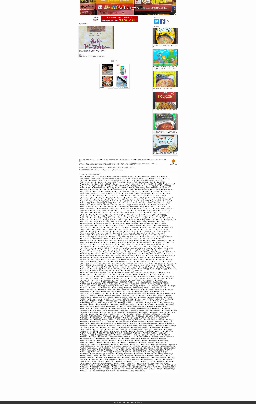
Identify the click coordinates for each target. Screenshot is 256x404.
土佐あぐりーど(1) (126, 306)
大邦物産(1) (85, 312)
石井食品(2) (105, 344)
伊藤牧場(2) (102, 289)
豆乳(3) (84, 357)
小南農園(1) (85, 318)
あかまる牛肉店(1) (144, 176)
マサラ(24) (107, 263)
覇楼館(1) (151, 355)
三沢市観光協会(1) (135, 280)
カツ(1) (117, 212)
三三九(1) (116, 280)
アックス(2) (167, 193)
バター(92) (97, 250)
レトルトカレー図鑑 (120, 402)
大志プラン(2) (103, 310)
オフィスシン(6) (96, 210)
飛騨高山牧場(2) (171, 365)
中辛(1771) (166, 284)
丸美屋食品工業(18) (122, 286)
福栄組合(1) (127, 346)
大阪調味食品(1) (132, 312)
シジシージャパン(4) (132, 227)
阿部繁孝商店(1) (107, 363)
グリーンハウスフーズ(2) (137, 220)
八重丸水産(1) (171, 293)
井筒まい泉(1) (106, 287)
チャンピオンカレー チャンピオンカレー (165, 109)
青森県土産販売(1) (143, 363)
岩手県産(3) (85, 321)
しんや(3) (84, 186)
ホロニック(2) (157, 261)
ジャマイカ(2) (118, 231)
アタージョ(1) (157, 193)
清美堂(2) (155, 338)
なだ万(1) (155, 186)
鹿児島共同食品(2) (99, 370)
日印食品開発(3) (171, 325)
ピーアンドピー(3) (157, 253)
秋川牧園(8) (137, 346)
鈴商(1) (95, 361)
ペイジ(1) (170, 259)
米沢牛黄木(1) (126, 348)
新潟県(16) (144, 325)
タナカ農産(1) (98, 238)
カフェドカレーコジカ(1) (162, 212)
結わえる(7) (92, 350)
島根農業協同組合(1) (140, 321)
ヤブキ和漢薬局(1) (106, 271)
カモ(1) (92, 214)
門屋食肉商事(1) (86, 363)
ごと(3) (153, 182)
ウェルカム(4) (168, 201)
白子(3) (152, 342)
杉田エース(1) (115, 331)
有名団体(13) (158, 329)
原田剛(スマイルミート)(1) (143, 301)
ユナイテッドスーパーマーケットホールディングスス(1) (132, 272)
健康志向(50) (100, 293)
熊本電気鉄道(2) (164, 340)
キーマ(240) (103, 218)
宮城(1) (139, 314)
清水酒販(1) (136, 338)
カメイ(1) (84, 214)
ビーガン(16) (96, 253)
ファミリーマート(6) (88, 255)
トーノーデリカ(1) (159, 242)
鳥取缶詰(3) (139, 369)
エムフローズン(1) (164, 206)
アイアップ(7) (166, 191)
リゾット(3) (118, 274)
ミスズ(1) (108, 267)
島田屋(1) (151, 321)
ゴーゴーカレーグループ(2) (103, 223)
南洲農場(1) (170, 299)
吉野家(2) (122, 303)
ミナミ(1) (152, 267)
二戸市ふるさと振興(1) (159, 286)
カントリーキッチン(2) (149, 214)
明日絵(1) (116, 329)
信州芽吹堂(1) (160, 291)
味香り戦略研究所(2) (103, 304)
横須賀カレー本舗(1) (88, 335)
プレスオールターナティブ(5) (111, 259)
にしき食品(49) (86, 188)
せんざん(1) (109, 186)
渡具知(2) (163, 338)
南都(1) (102, 301)
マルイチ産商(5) (98, 265)
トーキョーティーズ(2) (144, 242)
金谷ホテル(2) (86, 361)
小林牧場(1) (108, 318)
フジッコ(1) (150, 255)
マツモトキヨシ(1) (171, 263)
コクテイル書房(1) (130, 221)
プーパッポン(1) (127, 259)
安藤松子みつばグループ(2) (117, 314)
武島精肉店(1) (128, 335)
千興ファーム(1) (141, 299)
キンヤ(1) (94, 218)
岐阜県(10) (131, 320)
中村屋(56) (136, 284)
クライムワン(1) (168, 218)
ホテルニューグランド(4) (128, 261)
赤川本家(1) (126, 357)
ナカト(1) (122, 244)
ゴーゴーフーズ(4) (119, 223)
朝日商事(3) (85, 331)
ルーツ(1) (145, 274)
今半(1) (148, 287)
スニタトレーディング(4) (104, 233)
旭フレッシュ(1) (98, 329)
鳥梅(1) (160, 369)
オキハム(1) (85, 210)
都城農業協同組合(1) (148, 359)
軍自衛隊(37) (146, 357)
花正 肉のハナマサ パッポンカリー (163, 88)
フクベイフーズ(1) (129, 255)
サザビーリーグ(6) (133, 223)
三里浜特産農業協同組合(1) (110, 282)
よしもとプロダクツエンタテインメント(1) (128, 191)
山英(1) (113, 320)
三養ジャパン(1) (134, 282)
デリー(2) (172, 240)
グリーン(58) (123, 220)
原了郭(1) (130, 301)
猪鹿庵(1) (107, 342)
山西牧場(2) (121, 320)
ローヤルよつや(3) (168, 276)
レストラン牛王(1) (100, 276)
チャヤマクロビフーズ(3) (89, 240)
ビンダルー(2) (86, 253)
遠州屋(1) (136, 359)
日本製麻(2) (166, 327)
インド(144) (145, 201)
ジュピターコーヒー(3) (131, 231)
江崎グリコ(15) (103, 336)
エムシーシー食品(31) (122, 206)
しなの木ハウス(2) (170, 184)
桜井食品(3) (138, 333)
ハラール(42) (169, 248)
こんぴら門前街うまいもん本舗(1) (138, 182)
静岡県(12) (85, 365)
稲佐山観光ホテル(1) (95, 348)
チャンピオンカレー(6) (126, 240)
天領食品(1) (154, 312)
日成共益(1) (85, 327)
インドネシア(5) (156, 201)
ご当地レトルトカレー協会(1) (90, 184)
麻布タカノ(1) (141, 370)
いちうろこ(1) (123, 178)
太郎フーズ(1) (94, 314)
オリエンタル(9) (108, 210)
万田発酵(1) (96, 280)
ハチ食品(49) (158, 248)
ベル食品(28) (160, 259)
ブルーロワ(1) (86, 259)
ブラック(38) (131, 257)
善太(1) (141, 304)
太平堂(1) (84, 314)
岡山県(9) (139, 320)
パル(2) (143, 250)
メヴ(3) (165, 269)
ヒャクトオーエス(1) (162, 250)
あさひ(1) (165, 176)
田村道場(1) (143, 342)
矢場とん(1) (96, 344)
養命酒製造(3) (96, 367)
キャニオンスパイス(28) (147, 216)
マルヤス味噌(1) (157, 265)
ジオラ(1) (84, 231)
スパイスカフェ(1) (130, 233)
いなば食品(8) (134, 178)
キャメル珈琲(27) (162, 216)
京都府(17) (129, 287)
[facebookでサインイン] (162, 23)
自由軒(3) (137, 352)
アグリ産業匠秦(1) (128, 193)
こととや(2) (112, 182)
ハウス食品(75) (125, 248)
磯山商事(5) (124, 344)
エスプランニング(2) (111, 205)
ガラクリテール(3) (87, 216)
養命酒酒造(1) (106, 367)
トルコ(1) (108, 242)
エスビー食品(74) (97, 205)
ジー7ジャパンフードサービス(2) (150, 231)
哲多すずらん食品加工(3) (129, 304)
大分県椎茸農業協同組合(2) (118, 308)
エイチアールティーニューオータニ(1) (126, 203)
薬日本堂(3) (159, 354)
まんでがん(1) (105, 189)
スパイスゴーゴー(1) (144, 233)
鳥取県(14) (130, 369)
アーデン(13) (106, 199)
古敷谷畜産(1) (86, 303)
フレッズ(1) (95, 257)
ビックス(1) (161, 252)
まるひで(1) (95, 189)
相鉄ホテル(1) (86, 344)
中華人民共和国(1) (154, 284)
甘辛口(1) (124, 342)
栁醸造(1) (111, 333)
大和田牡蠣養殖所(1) (145, 308)
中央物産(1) (114, 284)
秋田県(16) (156, 346)
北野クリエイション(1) (95, 299)
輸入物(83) (172, 357)
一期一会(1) (170, 278)
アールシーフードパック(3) (136, 199)
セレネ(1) (149, 235)
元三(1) (109, 293)
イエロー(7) (167, 199)
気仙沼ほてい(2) (155, 335)
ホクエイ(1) (85, 261)
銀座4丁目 (85, 24)
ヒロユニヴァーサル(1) (135, 252)
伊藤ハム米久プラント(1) (89, 289)
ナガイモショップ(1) (134, 244)
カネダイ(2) (148, 212)
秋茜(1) (84, 348)
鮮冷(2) (94, 369)
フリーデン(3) (171, 255)
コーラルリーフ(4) (87, 223)
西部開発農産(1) (141, 355)
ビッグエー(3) (171, 252)
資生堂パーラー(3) (115, 357)
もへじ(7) (97, 191)
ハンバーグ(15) (86, 250)
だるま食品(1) (136, 186)
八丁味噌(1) (151, 293)
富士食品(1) (141, 316)
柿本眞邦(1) (102, 333)
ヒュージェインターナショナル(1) (92, 252)
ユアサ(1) (139, 271)
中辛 (103, 56)
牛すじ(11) (85, 342)
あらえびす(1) (97, 178)
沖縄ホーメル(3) (130, 336)
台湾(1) (95, 303)
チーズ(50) (139, 240)
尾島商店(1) (118, 318)
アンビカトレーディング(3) (165, 197)
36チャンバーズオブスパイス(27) (96, 176)
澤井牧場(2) (129, 340)
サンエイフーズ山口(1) (122, 225)
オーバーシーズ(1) (165, 210)
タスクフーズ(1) (86, 238)
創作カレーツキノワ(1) (130, 295)
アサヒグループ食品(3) (143, 193)
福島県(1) (118, 346)
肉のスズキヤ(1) (97, 352)
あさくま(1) (156, 176)
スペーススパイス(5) (159, 233)
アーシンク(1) (96, 199)
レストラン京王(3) (87, 276)
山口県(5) (143, 318)
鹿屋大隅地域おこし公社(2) (126, 370)
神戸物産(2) (173, 344)
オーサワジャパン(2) (150, 210)
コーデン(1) (161, 221)
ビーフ (90, 56)
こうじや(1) (102, 182)
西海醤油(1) (129, 355)
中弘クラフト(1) (125, 284)
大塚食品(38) (167, 308)
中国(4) (106, 284)
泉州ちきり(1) (116, 338)
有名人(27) (149, 329)
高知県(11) (158, 367)
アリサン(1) (100, 197)
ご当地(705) (161, 182)
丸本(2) (94, 286)
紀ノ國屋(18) (149, 348)
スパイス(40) (118, 233)
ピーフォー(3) (169, 253)
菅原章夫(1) (129, 354)
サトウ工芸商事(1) (161, 223)
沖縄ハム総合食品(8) (117, 336)
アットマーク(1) (86, 195)
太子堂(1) (172, 312)
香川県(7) (124, 367)
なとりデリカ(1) (166, 186)
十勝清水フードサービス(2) (113, 299)
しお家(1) (159, 184)
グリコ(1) (114, 220)
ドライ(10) (171, 242)
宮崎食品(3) (107, 316)
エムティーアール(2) (138, 206)
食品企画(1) (85, 367)
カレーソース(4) (125, 214)
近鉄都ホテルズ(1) (125, 359)
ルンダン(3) (127, 274)
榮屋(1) (155, 333)
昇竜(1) (108, 329)
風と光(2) (106, 365)
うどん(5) (166, 178)
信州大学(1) (149, 291)
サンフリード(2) (86, 227)
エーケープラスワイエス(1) (143, 208)
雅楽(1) (117, 363)
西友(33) (103, 355)
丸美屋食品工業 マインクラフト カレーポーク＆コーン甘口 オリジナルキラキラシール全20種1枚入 (165, 68)
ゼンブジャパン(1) (102, 237)
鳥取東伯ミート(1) (119, 369)
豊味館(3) (91, 357)
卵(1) (123, 301)
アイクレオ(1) (86, 193)
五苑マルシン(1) (95, 287)
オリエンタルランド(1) (122, 210)
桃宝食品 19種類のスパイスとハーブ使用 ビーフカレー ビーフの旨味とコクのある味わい (165, 132)
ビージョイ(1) (107, 253)
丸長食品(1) (134, 286)
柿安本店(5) (92, 333)
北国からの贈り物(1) (100, 297)
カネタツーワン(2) (137, 212)
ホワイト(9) (167, 261)
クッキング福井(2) (142, 218)
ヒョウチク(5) (108, 252)
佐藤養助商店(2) (86, 291)
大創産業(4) (132, 308)
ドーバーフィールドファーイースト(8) (105, 244)
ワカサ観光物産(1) (107, 278)
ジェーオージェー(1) (148, 229)
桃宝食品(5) (128, 333)
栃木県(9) (119, 333)
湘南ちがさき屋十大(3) (88, 340)
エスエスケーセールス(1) (162, 203)
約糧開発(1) (159, 348)
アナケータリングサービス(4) (115, 195)
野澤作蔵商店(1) (168, 359)
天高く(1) (163, 312)
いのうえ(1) (144, 178)
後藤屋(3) (171, 323)
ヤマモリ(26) (130, 271)
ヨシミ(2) (154, 272)
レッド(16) (112, 276)
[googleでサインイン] (167, 23)
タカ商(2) (169, 237)
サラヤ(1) (109, 225)
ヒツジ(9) (150, 250)
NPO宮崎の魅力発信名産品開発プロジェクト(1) (122, 176)
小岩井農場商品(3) (97, 318)
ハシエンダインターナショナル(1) (142, 248)
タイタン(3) (135, 237)
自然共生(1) (127, 352)
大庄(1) (94, 310)
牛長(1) (100, 342)
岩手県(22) (170, 320)
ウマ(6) (110, 203)
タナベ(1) (107, 238)
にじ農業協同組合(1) (99, 188)
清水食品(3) (146, 338)
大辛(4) (174, 310)
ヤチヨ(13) (95, 271)
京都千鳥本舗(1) (118, 287)
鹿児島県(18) (111, 370)
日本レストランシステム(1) (109, 327)
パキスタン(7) (124, 250)
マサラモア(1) (117, 263)
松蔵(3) (84, 333)
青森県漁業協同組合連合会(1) (160, 363)
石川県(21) (115, 344)
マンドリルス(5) (98, 267)
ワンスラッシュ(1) (121, 278)
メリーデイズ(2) (144, 269)
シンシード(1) (86, 229)
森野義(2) (147, 333)
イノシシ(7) (135, 201)
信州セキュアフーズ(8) (109, 291)
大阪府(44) (122, 312)
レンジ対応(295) (131, 276)
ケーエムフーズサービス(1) (90, 221)
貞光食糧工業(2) (102, 357)
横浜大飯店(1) (164, 333)
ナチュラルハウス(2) (149, 244)
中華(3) (144, 284)
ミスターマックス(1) (120, 267)
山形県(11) (163, 318)
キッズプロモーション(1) (115, 216)
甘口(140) (116, 342)
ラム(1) (91, 274)
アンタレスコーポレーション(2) (134, 197)
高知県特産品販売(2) (170, 367)
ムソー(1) (106, 269)
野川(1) (159, 359)
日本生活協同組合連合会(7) (140, 327)
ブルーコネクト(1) (163, 257)
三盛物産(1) (159, 280)
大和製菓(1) (157, 308)
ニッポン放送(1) (86, 246)
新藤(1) (152, 325)
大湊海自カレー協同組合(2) (130, 310)
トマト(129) (85, 242)
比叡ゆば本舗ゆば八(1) (141, 335)
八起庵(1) (161, 293)
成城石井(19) (112, 325)
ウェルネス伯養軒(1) (99, 203)
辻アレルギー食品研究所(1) (109, 359)
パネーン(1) (134, 250)
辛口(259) (84, 359)
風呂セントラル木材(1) (118, 365)
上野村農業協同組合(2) (161, 282)
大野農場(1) (95, 312)
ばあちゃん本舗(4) (122, 188)
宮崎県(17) (85, 316)
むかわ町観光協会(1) (143, 189)
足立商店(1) (136, 357)
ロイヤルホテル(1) (144, 276)
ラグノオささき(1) (165, 272)
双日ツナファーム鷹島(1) (161, 301)
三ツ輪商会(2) (106, 280)
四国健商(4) (161, 304)
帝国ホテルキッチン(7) (109, 323)
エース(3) (157, 208)
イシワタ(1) (115, 201)
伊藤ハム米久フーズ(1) (159, 287)
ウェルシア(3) (86, 203)
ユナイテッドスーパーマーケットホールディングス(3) (97, 272)
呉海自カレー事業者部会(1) (136, 303)
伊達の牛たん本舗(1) (115, 289)
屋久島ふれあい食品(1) (131, 318)
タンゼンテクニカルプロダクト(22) (131, 238)
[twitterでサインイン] (156, 23)
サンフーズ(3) (98, 227)
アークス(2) (85, 199)
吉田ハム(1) (113, 303)
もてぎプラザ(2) (86, 191)
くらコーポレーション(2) (89, 182)
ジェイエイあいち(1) (122, 229)
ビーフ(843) (117, 253)
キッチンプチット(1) (131, 216)
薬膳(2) (84, 355)
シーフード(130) (108, 229)
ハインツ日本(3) (104, 248)
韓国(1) (93, 365)
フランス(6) (160, 255)
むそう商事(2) (156, 189)
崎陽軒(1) (159, 321)
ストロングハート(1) (88, 233)
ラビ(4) (84, 274)
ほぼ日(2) (167, 188)
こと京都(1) (122, 182)
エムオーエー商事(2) (107, 206)
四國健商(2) (170, 304)
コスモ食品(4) (143, 221)
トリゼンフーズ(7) (97, 242)
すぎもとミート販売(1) (96, 186)
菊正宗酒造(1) (140, 354)
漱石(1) (121, 340)
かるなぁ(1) (93, 180)
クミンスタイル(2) (155, 218)
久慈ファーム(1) (145, 286)
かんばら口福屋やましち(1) (117, 180)
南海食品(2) (85, 301)
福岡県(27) (109, 346)
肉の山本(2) (108, 352)
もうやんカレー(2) (168, 189)
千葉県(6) (151, 299)
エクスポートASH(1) (146, 203)
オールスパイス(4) (87, 212)
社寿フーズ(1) (135, 344)
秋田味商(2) (146, 346)
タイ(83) (126, 237)
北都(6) (84, 299)
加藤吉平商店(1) (86, 297)
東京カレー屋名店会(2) (137, 331)
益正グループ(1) (161, 342)
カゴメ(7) (98, 212)
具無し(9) (93, 295)
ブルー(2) (152, 257)
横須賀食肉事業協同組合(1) (104, 335)
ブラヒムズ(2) (142, 257)
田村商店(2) (133, 342)
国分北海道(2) (101, 306)
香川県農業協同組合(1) (137, 367)
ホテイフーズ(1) (104, 261)
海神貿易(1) (126, 338)
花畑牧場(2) (85, 354)
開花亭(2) (97, 363)
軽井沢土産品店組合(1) (159, 357)
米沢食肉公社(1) (137, 348)
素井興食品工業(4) (170, 348)
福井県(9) (100, 346)
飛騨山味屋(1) (142, 365)
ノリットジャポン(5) (141, 246)
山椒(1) (106, 320)
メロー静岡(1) (156, 269)
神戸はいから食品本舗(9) (159, 344)
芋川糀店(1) (156, 352)
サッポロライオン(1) (147, 223)
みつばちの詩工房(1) (118, 189)
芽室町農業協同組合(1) (98, 354)
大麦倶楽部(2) (144, 312)
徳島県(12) (85, 325)
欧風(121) (118, 335)
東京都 (99, 56)
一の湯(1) (161, 278)
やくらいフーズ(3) (107, 191)
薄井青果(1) (149, 354)
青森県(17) (132, 363)
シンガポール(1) (168, 227)
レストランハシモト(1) (157, 274)
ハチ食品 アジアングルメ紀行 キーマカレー (165, 46)
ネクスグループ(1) (113, 246)
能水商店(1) (118, 352)
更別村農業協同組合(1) (136, 329)
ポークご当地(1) (96, 263)
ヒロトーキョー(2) (121, 252)
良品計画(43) (146, 352)
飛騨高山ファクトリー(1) (156, 365)
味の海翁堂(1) (170, 303)
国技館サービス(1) (113, 306)
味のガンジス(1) (158, 303)
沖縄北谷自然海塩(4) (144, 336)
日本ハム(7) (95, 327)
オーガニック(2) (137, 210)
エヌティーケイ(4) (125, 205)
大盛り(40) (166, 310)
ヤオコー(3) (85, 271)
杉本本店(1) (104, 331)
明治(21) (124, 329)
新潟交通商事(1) (133, 325)
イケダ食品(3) (105, 201)
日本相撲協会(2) (155, 327)
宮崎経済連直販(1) (96, 316)
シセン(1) (144, 227)
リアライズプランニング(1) (104, 274)
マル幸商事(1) (169, 265)
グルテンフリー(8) (170, 220)
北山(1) (111, 297)
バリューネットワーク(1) (110, 250)
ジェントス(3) (135, 229)
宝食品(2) (131, 314)
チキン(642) (161, 238)
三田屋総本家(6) (148, 280)
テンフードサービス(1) (160, 240)
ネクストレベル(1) (126, 246)
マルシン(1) (119, 265)
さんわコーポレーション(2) (122, 184)
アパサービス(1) (131, 195)
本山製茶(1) (95, 331)
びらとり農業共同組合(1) (137, 188)
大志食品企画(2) (114, 310)
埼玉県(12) (151, 306)
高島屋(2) (149, 367)
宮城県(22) (147, 314)
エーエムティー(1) (127, 208)
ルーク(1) (137, 274)
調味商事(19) (160, 355)
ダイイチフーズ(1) (149, 238)
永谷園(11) (93, 336)
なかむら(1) (146, 186)
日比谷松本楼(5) (86, 329)
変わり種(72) (85, 308)
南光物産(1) (160, 299)
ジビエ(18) (93, 231)
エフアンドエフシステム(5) (142, 205)
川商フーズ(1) (86, 323)
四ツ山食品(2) (150, 304)
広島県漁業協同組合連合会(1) (148, 323)
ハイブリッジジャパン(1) (89, 248)
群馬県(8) (169, 350)
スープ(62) (97, 235)
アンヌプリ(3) (151, 197)
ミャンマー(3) (171, 267)
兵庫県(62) (85, 295)
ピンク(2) (146, 253)
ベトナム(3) (150, 259)
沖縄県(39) (171, 336)
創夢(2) (169, 295)
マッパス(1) (159, 263)
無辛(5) (145, 340)
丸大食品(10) (85, 286)
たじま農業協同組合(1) (122, 186)
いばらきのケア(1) (155, 178)
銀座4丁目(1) (110, 361)
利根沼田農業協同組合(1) (113, 295)
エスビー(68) (85, 205)
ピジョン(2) (137, 253)
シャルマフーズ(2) (155, 227)
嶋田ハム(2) (168, 321)
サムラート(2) (100, 225)
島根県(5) (111, 321)
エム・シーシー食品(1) (88, 208)
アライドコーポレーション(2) (157, 195)
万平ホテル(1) (86, 280)
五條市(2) (84, 287)
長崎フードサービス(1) (148, 361)
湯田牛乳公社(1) (102, 340)
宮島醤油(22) (166, 314)
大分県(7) (104, 308)
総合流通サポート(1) (112, 350)
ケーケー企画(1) (105, 221)
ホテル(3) (115, 261)
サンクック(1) (148, 225)
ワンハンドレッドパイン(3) (137, 278)
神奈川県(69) (145, 344)
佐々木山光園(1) (149, 289)
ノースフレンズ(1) (155, 246)
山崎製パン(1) (153, 318)
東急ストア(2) (160, 331)
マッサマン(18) (128, 263)
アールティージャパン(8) (154, 199)
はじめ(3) (111, 188)
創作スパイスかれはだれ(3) (148, 295)
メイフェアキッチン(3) (118, 269)
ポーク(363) (85, 263)
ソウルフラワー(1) (115, 237)
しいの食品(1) (149, 184)
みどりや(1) (130, 189)
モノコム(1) (173, 269)
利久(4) (101, 295)
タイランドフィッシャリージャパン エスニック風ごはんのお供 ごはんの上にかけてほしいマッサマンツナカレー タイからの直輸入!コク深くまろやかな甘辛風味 (165, 154)
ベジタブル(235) (139, 259)
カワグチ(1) (136, 214)
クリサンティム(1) (87, 220)
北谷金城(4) (168, 297)
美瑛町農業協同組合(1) (157, 350)
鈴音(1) (102, 361)
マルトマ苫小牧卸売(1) (132, 265)
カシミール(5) (108, 212)
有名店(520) (168, 329)
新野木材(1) (160, 325)
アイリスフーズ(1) (115, 193)
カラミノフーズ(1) (102, 214)
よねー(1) (146, 191)
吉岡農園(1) (103, 303)
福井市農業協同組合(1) (88, 346)
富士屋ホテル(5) (119, 316)
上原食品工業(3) (146, 282)
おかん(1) (84, 180)
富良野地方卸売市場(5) (162, 316)
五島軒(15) (172, 286)
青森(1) (124, 363)
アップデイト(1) (98, 195)
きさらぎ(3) (131, 180)
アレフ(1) (109, 197)
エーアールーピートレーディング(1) (108, 208)
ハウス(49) (115, 248)
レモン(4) (121, 276)
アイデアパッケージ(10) (100, 193)
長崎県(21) (161, 361)
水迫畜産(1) (167, 335)
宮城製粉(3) (156, 314)
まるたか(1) (85, 189)
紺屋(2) (84, 350)
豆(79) (169, 355)
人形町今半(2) (139, 287)
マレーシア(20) (86, 267)
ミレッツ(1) (85, 269)
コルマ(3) (152, 221)
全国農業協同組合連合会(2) (138, 293)
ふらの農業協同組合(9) (154, 188)
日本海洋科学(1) (124, 327)
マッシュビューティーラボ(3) (144, 263)
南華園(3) (94, 301)
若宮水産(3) (111, 354)
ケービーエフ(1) (117, 221)
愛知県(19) (102, 325)
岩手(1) (162, 320)
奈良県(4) (104, 314)
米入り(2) (116, 348)
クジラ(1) (131, 218)
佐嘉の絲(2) (160, 289)
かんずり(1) (103, 180)
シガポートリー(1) (118, 227)
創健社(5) (161, 295)
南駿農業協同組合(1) (113, 301)
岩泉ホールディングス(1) (99, 321)
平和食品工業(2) (123, 323)
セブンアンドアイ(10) (137, 235)
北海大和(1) (133, 297)
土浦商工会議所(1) (140, 306)
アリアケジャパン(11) (88, 197)
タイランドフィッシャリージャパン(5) (152, 237)
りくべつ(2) (155, 191)
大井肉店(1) (95, 308)
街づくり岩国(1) (93, 355)
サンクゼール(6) (136, 225)
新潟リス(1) (122, 325)
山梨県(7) (98, 320)
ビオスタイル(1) (150, 252)
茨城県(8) (120, 354)
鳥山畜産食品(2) (150, 369)
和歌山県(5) (115, 304)
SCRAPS (139, 402)
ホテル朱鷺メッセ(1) (144, 261)
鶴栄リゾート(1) (86, 370)
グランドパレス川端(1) (102, 220)
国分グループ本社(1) (88, 306)
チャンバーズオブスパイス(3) (107, 240)
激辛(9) (138, 340)
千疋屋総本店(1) (128, 299)
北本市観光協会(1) (121, 297)
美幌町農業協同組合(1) (140, 350)
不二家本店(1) (86, 284)
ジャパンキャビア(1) (105, 231)
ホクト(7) (94, 261)
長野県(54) (170, 361)
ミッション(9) (133, 267)
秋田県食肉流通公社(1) (168, 346)
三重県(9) (124, 282)
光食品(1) (124, 293)
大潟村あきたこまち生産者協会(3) (150, 310)
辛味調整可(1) (94, 359)
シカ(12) (107, 227)
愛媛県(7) (93, 325)
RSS (128, 402)
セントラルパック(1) (161, 235)
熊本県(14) (153, 340)
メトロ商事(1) (132, 269)
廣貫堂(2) (163, 323)
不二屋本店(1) (97, 284)
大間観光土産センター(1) (108, 312)
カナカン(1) (125, 212)
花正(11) (165, 352)
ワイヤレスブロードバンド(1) (90, 278)
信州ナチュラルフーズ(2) (126, 291)
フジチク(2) (141, 255)
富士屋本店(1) (130, 316)
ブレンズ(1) (96, 259)
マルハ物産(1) (146, 265)
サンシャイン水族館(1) (161, 225)
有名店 (94, 56)
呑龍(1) (148, 303)
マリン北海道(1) (86, 265)
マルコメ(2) (109, 265)
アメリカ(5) (142, 195)
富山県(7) (150, 316)
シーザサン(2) (97, 229)
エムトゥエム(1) (151, 206)
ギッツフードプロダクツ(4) (118, 218)
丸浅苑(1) (102, 286)
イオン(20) (85, 201)
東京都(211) (149, 331)
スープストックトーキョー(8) (111, 235)
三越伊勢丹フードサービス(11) (91, 282)
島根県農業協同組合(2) (124, 321)
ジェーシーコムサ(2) (163, 229)
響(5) (99, 365)
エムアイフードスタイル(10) (90, 206)
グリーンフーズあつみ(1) (155, 220)
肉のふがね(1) (86, 352)
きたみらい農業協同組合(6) (146, 180)
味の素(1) (84, 304)
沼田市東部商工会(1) (103, 338)
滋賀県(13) (113, 340)
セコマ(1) (125, 235)
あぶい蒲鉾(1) (86, 178)
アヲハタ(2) (119, 197)
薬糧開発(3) (169, 354)
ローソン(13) (156, 276)
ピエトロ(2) (127, 253)
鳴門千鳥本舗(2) (170, 369)
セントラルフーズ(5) (88, 237)
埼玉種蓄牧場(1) (162, 306)
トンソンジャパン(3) (120, 242)
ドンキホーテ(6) (86, 244)
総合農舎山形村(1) (126, 350)
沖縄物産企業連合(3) (159, 336)
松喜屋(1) (170, 331)
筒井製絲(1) (107, 348)
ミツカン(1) (143, 267)
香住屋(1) (116, 367)
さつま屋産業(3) (106, 184)
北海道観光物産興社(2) (155, 297)
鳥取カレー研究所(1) (104, 369)
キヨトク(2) (85, 218)
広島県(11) (134, 323)
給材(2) (101, 350)
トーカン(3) (131, 242)
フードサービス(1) (119, 257)
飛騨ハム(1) (131, 365)
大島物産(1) (85, 310)
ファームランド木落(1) (103, 255)
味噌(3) (92, 304)
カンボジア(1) (163, 214)
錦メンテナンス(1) (133, 361)
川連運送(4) (96, 323)
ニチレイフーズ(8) (163, 244)
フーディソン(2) (106, 257)
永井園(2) (84, 336)
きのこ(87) (160, 180)
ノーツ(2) (166, 246)
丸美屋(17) (111, 286)
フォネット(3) (117, 255)
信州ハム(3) (139, 291)
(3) (82, 176)
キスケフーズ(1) (100, 216)
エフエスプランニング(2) (159, 205)
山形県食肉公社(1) (87, 320)
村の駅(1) (124, 331)
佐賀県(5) (97, 291)
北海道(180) (142, 297)
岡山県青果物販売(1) (151, 320)
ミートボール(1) (96, 269)
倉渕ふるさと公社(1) (88, 293)
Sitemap (133, 402)
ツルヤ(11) (148, 240)
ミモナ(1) (161, 267)
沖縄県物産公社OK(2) (88, 338)
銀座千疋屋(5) (121, 361)
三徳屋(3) (124, 280)
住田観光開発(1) (137, 289)
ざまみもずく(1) (137, 184)
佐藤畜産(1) (170, 289)
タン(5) (116, 238)
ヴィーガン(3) (152, 278)
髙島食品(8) (85, 369)
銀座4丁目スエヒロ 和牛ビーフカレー (93, 51)
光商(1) (116, 293)
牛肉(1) (93, 342)
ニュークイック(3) (99, 246)
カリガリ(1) (114, 214)
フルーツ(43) (85, 257)
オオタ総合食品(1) (168, 208)
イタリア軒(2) (125, 201)
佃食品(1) (126, 289)
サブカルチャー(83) (87, 225)
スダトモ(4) (167, 231)
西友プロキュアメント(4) (116, 355)
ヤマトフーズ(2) (119, 271)
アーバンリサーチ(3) (119, 199)
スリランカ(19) (86, 235)
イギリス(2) (94, 201)
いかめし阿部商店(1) (110, 178)
